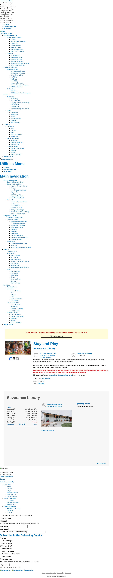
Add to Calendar (45, 357)
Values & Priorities (13, 138)
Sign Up (3, 521)
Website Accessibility (7, 482)
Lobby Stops (14, 114)
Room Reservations (17, 75)
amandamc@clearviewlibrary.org (61, 375)
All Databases (15, 55)
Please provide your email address (13, 532)
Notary (13, 116)
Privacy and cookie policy (49, 573)
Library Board (7, 559)
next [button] (34, 424)
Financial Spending (17, 142)
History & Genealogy (17, 61)
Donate (13, 152)
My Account (7, 28)
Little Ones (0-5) (46, 378)
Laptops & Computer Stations (20, 108)
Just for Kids (11, 89)
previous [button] (11, 424)
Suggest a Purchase (17, 49)
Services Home (12, 251)
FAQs (12, 132)
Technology (10, 97)
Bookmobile (14, 112)
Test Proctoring (15, 122)
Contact (6, 24)
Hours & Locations (6, 1)
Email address (5, 518)
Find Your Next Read (17, 51)
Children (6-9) (7, 543)
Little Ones (14, 91)
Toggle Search (8, 156)
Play (43, 381)
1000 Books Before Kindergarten (21, 93)
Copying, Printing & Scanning (20, 102)
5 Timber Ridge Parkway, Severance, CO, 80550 (55, 405)
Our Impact (14, 140)
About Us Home (12, 287)
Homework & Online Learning (20, 63)
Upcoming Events (12, 69)
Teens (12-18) (7, 549)
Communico (68, 573)
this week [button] (22, 424)
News (12, 128)
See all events (101, 463)
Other (9, 110)
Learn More (10, 126)
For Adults (14, 77)
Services (6, 95)
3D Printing (14, 99)
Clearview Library (6, 33)
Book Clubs (14, 81)
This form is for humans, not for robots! (15, 562)
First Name (4, 526)
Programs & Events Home (15, 217)
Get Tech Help (15, 106)
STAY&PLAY (41, 383)
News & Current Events (18, 65)
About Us (7, 124)
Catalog (13, 39)
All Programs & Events (18, 71)
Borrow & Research (10, 35)
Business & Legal (16, 59)
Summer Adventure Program (19, 85)
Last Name (4, 529)
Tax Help (13, 120)
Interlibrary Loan (16, 47)
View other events (56, 336)
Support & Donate (12, 146)
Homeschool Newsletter (11, 554)
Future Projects (12, 496)
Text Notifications (16, 101)
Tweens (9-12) (7, 546)
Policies (13, 130)
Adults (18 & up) (8, 551)
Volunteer (14, 150)
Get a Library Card (10, 26)
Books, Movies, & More (14, 37)
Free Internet (15, 105)
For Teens (14, 79)
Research (10, 53)
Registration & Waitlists (18, 73)
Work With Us (15, 136)
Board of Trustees (16, 134)
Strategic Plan (15, 144)
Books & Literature (16, 57)
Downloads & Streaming (18, 41)
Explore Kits (14, 43)
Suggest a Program (17, 83)
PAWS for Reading (16, 87)
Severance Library (84, 353)
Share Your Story (16, 154)
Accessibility (60, 573)
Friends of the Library (17, 148)
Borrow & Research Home (15, 182)
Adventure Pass (16, 45)
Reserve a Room (16, 118)
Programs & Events (10, 67)
